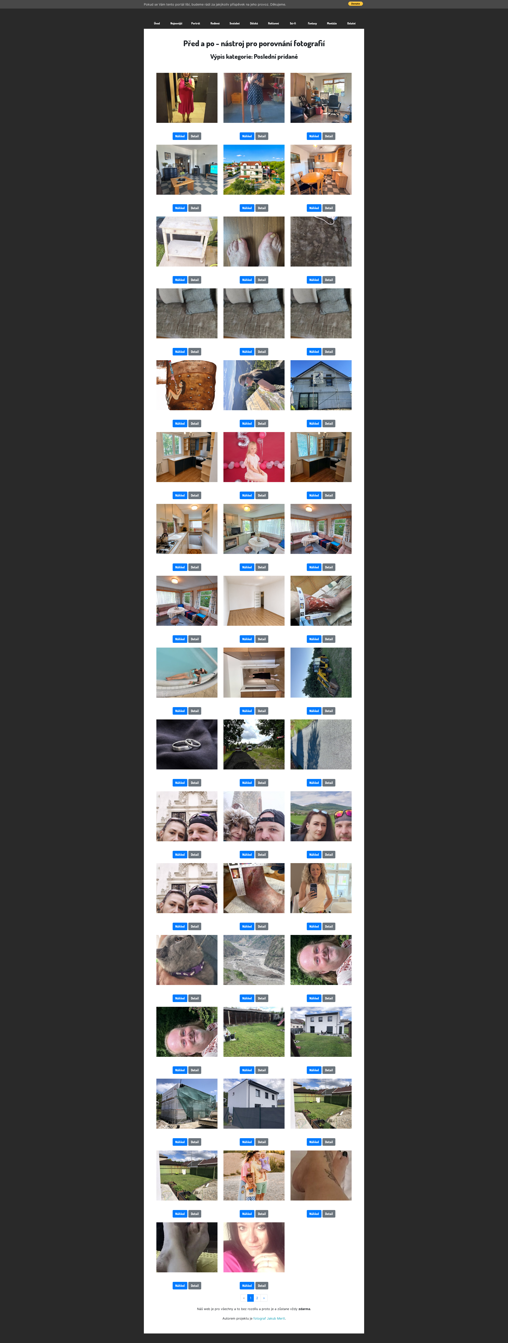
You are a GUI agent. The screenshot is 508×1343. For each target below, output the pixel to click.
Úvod (157, 23)
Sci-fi (293, 23)
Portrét (195, 23)
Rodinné (215, 23)
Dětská (254, 23)
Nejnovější (176, 23)
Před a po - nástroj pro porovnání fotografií (254, 43)
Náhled (180, 136)
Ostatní (351, 23)
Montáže (332, 23)
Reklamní (273, 23)
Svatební (235, 23)
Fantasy (312, 23)
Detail (195, 136)
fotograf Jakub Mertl (269, 1318)
